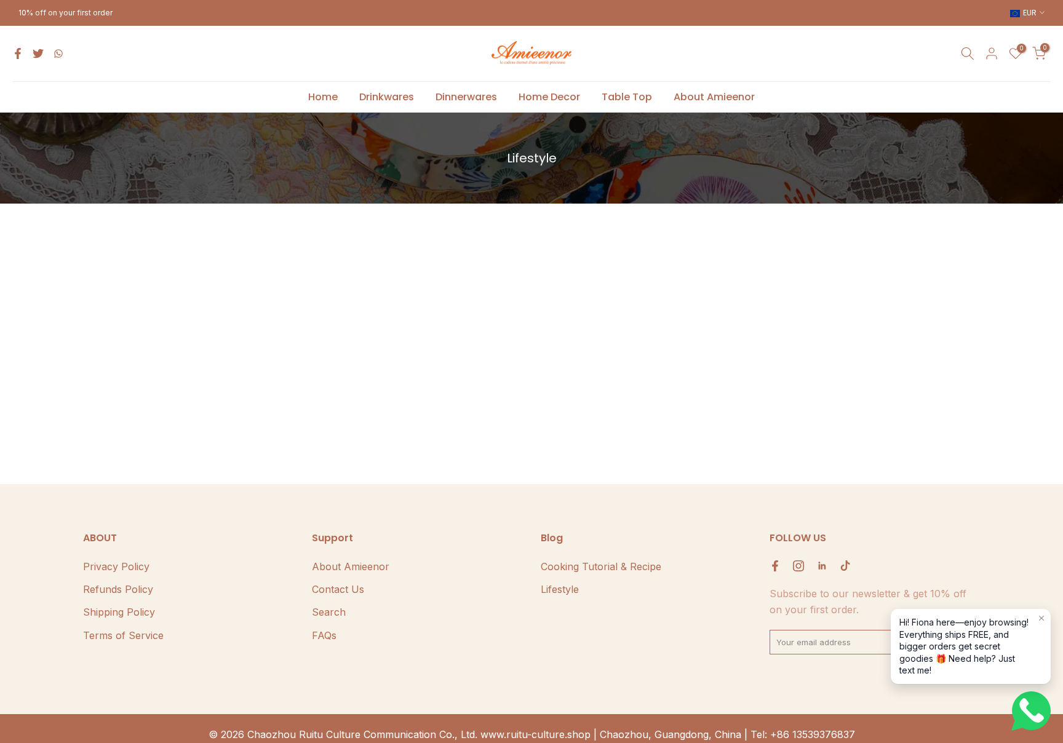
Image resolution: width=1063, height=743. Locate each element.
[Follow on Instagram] (798, 565)
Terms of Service (123, 635)
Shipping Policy (119, 612)
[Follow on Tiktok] (845, 565)
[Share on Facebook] (17, 53)
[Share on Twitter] (38, 53)
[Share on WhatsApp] (58, 53)
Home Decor (549, 97)
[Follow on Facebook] (775, 565)
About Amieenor (714, 97)
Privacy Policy (116, 566)
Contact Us (338, 589)
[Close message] (1041, 618)
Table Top (627, 97)
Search (329, 612)
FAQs (324, 635)
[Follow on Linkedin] (821, 565)
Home (323, 97)
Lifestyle (560, 589)
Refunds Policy (118, 589)
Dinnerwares (466, 97)
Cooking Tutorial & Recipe (601, 566)
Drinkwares (386, 97)
